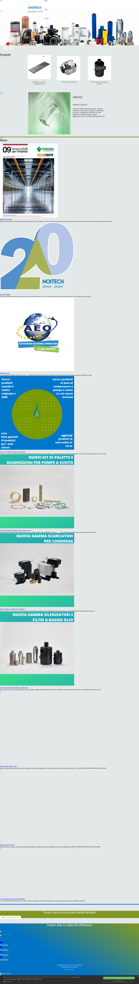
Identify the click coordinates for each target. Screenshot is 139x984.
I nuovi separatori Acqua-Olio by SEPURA (12, 899)
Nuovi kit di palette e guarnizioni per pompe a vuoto (15, 530)
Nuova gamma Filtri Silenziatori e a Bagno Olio (14, 688)
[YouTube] (1, 942)
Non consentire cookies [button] (118, 981)
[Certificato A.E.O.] (37, 370)
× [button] (137, 976)
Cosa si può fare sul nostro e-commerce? (12, 452)
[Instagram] (1, 952)
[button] (42, 981)
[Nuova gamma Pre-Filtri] (37, 842)
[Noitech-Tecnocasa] (29, 216)
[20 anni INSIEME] (37, 292)
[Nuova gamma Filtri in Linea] (37, 763)
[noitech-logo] (34, 8)
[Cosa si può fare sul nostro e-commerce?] (37, 449)
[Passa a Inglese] (45, 36)
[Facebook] (1, 947)
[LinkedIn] (1, 957)
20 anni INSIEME (5, 294)
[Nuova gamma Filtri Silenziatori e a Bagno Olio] (37, 685)
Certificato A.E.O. (5, 373)
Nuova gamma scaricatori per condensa (12, 609)
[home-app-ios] (5, 934)
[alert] (69, 979)
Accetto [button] (119, 978)
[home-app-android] (5, 938)
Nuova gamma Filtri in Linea (8, 766)
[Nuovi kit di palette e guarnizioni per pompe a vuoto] (37, 528)
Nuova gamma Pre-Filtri (7, 845)
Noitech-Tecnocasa (6, 219)
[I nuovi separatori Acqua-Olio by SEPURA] (37, 896)
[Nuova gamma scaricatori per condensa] (37, 606)
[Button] (43, 56)
